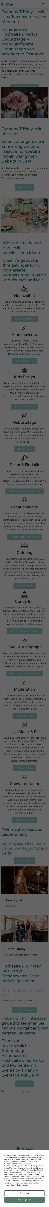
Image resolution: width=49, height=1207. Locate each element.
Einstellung (24, 1193)
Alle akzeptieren (24, 1200)
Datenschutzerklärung (19, 1185)
